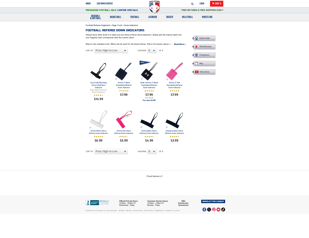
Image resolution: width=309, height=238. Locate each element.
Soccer (169, 17)
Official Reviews (206, 47)
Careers (177, 210)
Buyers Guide (205, 38)
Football (134, 17)
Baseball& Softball (95, 17)
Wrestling (207, 17)
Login (202, 4)
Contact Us (169, 210)
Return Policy (148, 210)
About (88, 4)
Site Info (128, 210)
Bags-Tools (117, 25)
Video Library (204, 72)
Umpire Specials (128, 10)
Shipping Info (159, 210)
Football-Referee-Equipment (98, 25)
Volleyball (187, 17)
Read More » (180, 44)
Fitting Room (204, 55)
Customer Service (105, 4)
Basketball (115, 17)
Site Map (121, 210)
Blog (201, 63)
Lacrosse (152, 17)
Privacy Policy (137, 210)
